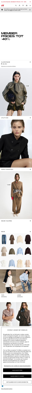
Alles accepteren (17, 370)
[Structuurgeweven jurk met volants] (4, 251)
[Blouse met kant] (12, 263)
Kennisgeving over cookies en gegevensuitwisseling (17, 365)
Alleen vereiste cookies (17, 376)
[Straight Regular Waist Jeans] (4, 239)
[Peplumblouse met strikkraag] (4, 263)
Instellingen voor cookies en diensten (17, 382)
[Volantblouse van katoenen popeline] (20, 251)
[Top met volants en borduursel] (20, 263)
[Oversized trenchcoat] (12, 239)
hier (11, 10)
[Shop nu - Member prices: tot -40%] (30, 62)
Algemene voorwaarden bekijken (8, 66)
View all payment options (6, 388)
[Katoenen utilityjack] (12, 251)
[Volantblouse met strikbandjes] (20, 239)
